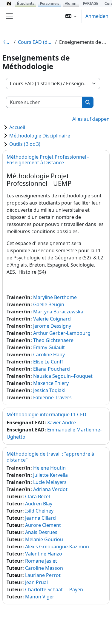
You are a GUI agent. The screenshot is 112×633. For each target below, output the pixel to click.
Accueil (17, 127)
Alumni (71, 3)
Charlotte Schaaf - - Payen (54, 589)
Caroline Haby (49, 354)
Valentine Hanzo (43, 553)
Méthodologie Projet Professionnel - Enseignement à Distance (48, 160)
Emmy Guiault (49, 347)
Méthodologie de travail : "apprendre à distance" (50, 457)
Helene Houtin (49, 468)
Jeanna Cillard (40, 518)
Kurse (6, 42)
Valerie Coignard (52, 318)
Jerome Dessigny (52, 326)
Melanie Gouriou (44, 539)
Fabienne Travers (52, 397)
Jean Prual (36, 582)
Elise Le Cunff (48, 361)
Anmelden (96, 16)
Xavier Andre (61, 422)
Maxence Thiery (51, 383)
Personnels (49, 3)
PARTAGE (91, 3)
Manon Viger (39, 596)
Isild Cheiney (39, 510)
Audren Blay (38, 503)
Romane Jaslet (41, 561)
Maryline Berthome (55, 297)
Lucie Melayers (50, 482)
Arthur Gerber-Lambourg (61, 333)
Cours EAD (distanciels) (35, 42)
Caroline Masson (44, 568)
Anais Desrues (41, 532)
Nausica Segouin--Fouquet (63, 376)
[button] (71, 16)
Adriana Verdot (50, 489)
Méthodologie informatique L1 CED (46, 414)
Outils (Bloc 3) (24, 144)
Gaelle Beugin (48, 304)
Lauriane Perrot (43, 575)
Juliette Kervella (50, 475)
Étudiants (25, 3)
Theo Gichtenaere (53, 340)
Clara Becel (37, 496)
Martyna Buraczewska (58, 311)
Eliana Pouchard (51, 369)
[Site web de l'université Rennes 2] (9, 3)
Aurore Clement (43, 525)
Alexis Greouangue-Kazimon (57, 546)
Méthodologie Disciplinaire (39, 135)
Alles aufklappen (91, 119)
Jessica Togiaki (49, 390)
